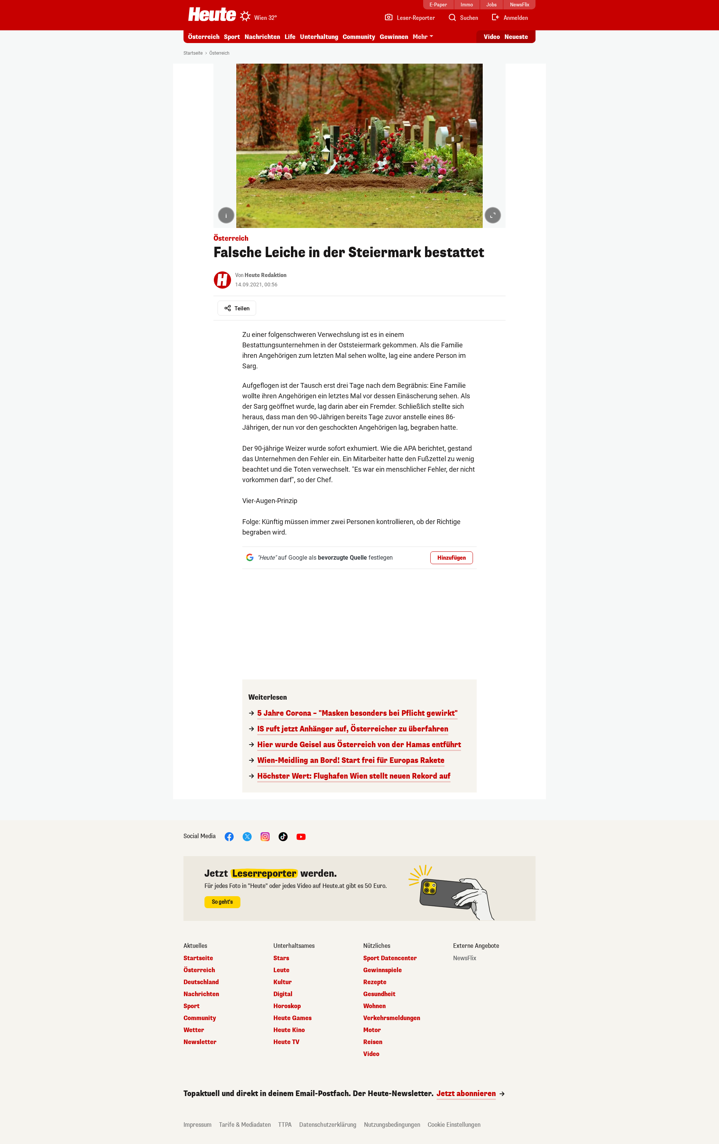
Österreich (203, 37)
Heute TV (286, 1042)
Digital (282, 994)
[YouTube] (301, 836)
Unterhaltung (319, 37)
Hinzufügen (451, 558)
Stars (281, 958)
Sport (232, 37)
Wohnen (374, 1006)
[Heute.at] (212, 14)
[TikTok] (283, 836)
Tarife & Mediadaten (245, 1125)
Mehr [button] (420, 37)
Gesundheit (379, 994)
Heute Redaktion (265, 275)
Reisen (372, 1042)
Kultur (282, 982)
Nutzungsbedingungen (392, 1125)
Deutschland (201, 982)
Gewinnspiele (382, 970)
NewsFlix (464, 958)
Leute (281, 970)
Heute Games (292, 1018)
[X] (247, 836)
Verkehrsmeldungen (391, 1018)
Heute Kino (289, 1030)
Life (290, 37)
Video (492, 37)
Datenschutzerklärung (328, 1125)
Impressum (197, 1125)
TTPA (285, 1125)
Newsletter (199, 1042)
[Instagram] (265, 836)
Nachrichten (201, 994)
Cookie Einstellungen (454, 1125)
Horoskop (287, 1006)
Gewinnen (394, 37)
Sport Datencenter (390, 958)
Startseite (193, 53)
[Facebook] (229, 836)
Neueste (516, 37)
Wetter (193, 1030)
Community (359, 37)
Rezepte (374, 982)
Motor (372, 1030)
